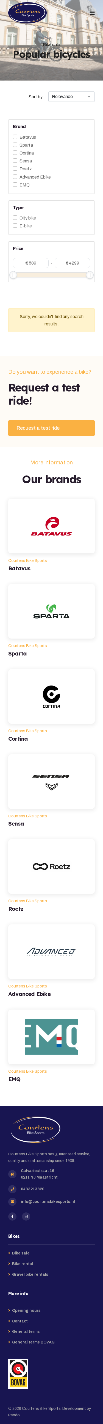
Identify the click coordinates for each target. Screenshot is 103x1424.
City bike (28, 218)
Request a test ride (38, 428)
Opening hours (26, 1311)
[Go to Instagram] (26, 1216)
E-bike (26, 226)
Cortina (27, 153)
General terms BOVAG (33, 1342)
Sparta (26, 145)
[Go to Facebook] (12, 1216)
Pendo (14, 1415)
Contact (20, 1321)
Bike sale (21, 1253)
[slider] (13, 275)
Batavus (28, 137)
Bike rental (22, 1264)
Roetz (26, 169)
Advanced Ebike (35, 177)
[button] (92, 13)
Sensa (26, 161)
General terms (26, 1332)
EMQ (25, 185)
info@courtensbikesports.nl (48, 1202)
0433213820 (32, 1189)
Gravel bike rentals (30, 1274)
